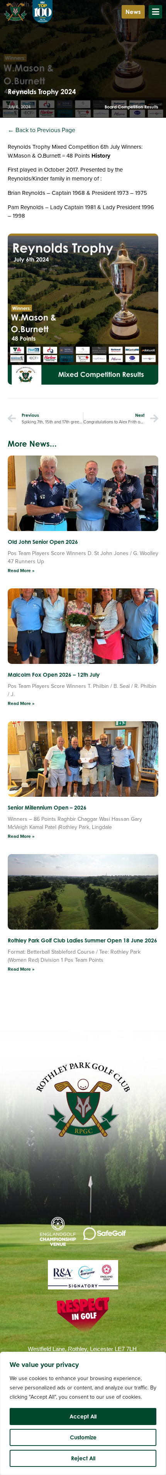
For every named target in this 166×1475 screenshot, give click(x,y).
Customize (83, 1437)
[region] (83, 1413)
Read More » (21, 570)
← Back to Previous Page (41, 129)
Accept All (83, 1416)
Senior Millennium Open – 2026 (47, 807)
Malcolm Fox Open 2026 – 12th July (54, 674)
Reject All (83, 1458)
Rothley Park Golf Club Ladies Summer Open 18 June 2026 (82, 940)
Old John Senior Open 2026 (43, 541)
